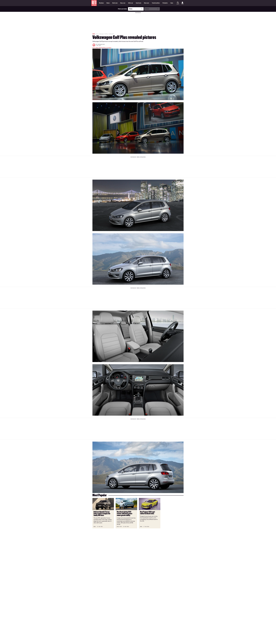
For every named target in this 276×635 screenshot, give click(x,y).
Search (178, 4)
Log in (182, 4)
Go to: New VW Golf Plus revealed (101, 48)
